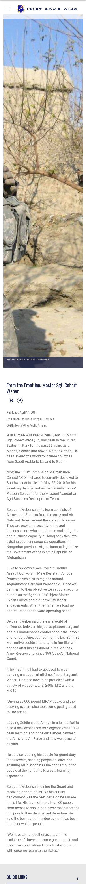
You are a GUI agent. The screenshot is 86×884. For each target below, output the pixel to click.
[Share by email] (19, 400)
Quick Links (17, 877)
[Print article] (11, 400)
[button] (7, 9)
